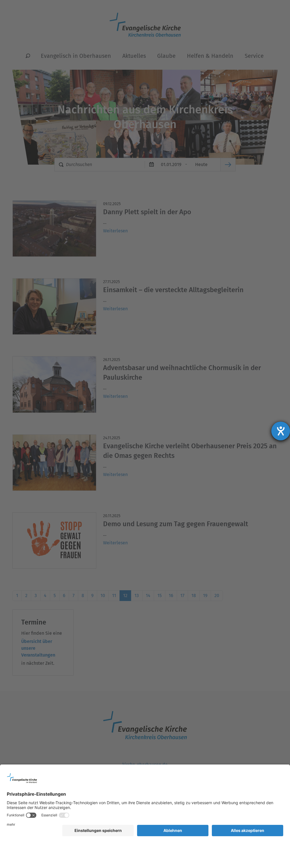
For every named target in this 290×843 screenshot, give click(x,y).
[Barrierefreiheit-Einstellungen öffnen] (280, 431)
